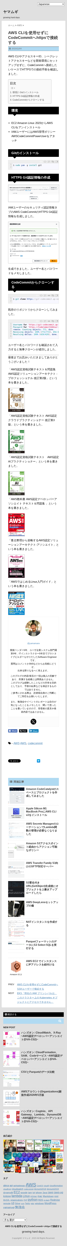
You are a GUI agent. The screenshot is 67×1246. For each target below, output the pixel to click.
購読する (12, 1014)
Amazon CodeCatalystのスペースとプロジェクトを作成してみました (42, 792)
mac (40, 1196)
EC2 (17, 1192)
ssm (22, 1203)
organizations (16, 1200)
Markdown (48, 1196)
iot (34, 1192)
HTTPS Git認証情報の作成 (26, 96)
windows (39, 1203)
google (23, 1192)
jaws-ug (58, 1192)
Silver (17, 1203)
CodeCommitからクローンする (28, 99)
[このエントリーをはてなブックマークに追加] (38, 760)
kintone (7, 1196)
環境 (15, 92)
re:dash (47, 1200)
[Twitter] (33, 722)
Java (44, 1192)
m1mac (33, 1196)
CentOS (40, 1186)
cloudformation (56, 1186)
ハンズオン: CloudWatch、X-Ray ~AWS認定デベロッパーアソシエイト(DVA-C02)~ (41, 1036)
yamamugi (8, 1207)
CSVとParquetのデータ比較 (38, 1072)
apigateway (19, 1185)
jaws (50, 1192)
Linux (26, 1196)
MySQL (6, 1200)
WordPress (50, 1203)
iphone (39, 1192)
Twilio (27, 1203)
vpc (32, 1203)
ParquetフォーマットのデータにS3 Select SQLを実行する (41, 945)
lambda (17, 1196)
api (11, 1185)
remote (7, 1203)
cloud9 (46, 1186)
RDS (40, 1200)
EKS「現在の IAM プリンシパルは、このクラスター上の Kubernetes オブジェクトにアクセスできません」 (37, 997)
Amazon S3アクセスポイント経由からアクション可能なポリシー (42, 847)
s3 (12, 1203)
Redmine (55, 1200)
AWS (16, 743)
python (33, 1199)
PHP (25, 1200)
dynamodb (8, 1192)
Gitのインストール (29, 92)
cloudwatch (17, 1189)
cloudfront (7, 1189)
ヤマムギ (10, 12)
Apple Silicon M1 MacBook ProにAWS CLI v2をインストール (41, 811)
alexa (6, 1185)
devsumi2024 (53, 1189)
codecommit (35, 743)
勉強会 (20, 1207)
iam (30, 1192)
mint (56, 1196)
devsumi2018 (40, 1189)
